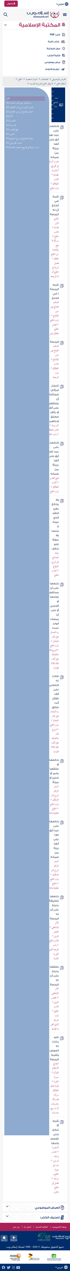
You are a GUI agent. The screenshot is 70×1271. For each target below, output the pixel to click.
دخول (10, 3)
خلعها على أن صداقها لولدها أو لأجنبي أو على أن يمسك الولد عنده (53, 606)
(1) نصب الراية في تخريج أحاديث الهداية (22, 147)
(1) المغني (10, 134)
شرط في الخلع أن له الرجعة (54, 205)
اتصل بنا (27, 1227)
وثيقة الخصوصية (59, 1227)
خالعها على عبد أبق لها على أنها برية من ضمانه (54, 839)
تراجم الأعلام (52, 69)
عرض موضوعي (52, 62)
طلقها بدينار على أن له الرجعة (54, 975)
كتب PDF (55, 34)
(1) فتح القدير (12, 130)
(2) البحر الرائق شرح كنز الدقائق (20, 107)
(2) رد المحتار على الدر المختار (18, 103)
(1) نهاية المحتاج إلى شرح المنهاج (19, 138)
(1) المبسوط (11, 125)
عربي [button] (61, 4)
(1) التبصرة (11, 121)
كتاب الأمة (53, 41)
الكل (8, 98)
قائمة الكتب (53, 55)
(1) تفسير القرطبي (14, 143)
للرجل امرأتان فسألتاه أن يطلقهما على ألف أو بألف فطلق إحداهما (53, 403)
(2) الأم (9, 116)
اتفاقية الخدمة (42, 1227)
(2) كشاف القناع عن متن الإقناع (19, 112)
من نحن (16, 1227)
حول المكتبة (53, 48)
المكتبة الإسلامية (40, 25)
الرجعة (54, 341)
